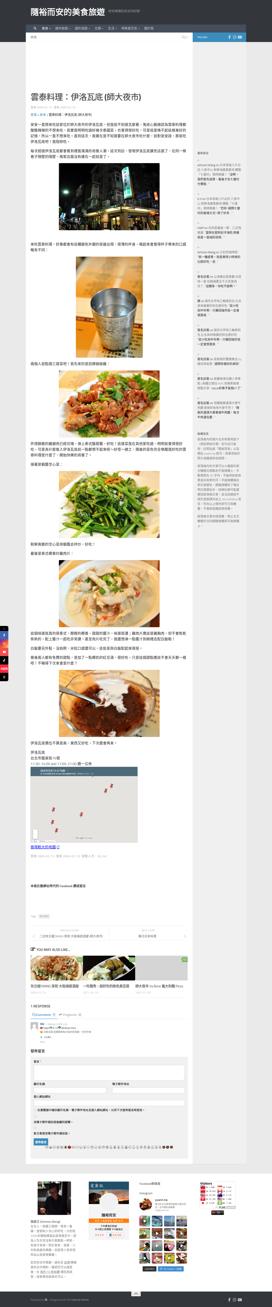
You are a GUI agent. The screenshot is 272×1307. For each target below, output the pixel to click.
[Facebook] (229, 37)
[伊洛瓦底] (109, 196)
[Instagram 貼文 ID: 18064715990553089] (181, 1258)
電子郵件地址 (120, 1084)
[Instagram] (234, 37)
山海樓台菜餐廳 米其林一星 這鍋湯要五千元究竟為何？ (219, 281)
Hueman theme (80, 1299)
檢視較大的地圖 (43, 847)
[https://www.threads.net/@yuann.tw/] (4, 677)
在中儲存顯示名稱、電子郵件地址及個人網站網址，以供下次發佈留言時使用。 (91, 1110)
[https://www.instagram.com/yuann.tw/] (4, 643)
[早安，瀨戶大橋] (181, 1221)
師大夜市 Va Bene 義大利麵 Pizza (159, 986)
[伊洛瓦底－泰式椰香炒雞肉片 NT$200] (109, 593)
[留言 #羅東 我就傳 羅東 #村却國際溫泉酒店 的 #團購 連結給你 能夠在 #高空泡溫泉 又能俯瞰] (144, 1258)
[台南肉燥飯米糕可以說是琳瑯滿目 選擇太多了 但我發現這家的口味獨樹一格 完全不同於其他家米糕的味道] (157, 1258)
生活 (111, 28)
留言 (37, 1061)
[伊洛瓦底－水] (109, 307)
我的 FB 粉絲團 (50, 1272)
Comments (45, 1015)
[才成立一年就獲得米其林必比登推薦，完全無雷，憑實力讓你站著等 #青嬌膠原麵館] (144, 1233)
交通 (98, 28)
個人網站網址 (42, 1096)
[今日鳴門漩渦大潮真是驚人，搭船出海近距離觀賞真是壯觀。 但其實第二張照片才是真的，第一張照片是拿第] (157, 1221)
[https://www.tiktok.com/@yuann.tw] (4, 660)
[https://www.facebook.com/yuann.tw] (4, 635)
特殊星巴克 (129, 28)
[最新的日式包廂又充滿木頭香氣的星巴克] (157, 1233)
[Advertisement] (109, 69)
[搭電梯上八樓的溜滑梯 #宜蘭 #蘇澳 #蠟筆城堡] (144, 1245)
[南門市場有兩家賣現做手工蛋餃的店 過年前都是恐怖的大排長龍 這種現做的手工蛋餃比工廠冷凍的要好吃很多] (181, 1245)
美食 (45, 28)
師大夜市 (44, 916)
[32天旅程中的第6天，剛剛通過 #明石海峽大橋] (169, 1221)
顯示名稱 (39, 1084)
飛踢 (42, 1024)
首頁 (34, 115)
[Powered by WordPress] (46, 1299)
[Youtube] (239, 37)
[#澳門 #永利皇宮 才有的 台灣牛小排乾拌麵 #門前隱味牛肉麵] (181, 1233)
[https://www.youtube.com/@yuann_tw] (4, 652)
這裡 (67, 1262)
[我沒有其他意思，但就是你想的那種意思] (144, 1221)
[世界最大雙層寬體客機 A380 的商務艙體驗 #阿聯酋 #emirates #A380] (169, 1233)
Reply (42, 1041)
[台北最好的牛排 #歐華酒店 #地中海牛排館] (169, 1245)
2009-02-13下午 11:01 (58, 1024)
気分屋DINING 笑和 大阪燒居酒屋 (55, 986)
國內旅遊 (61, 28)
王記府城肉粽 (229, 252)
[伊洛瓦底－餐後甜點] (109, 703)
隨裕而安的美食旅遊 (68, 12)
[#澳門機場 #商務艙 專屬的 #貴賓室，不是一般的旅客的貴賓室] (157, 1245)
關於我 (149, 28)
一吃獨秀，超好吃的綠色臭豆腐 (106, 986)
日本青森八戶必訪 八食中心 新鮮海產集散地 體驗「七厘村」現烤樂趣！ (219, 169)
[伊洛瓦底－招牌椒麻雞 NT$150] (109, 404)
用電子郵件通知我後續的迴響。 (53, 1122)
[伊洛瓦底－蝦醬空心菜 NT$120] (109, 504)
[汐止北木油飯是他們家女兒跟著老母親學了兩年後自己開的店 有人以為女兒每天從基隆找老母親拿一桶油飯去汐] (169, 1258)
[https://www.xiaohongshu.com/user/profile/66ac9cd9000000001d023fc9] (4, 668)
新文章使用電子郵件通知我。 (52, 1133)
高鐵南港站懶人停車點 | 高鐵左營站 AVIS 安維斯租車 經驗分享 (219, 383)
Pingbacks (72, 1015)
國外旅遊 (81, 28)
